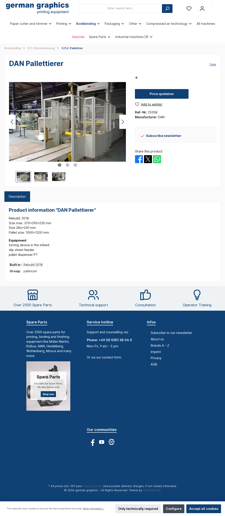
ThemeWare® (152, 490)
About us (157, 339)
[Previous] (12, 122)
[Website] (111, 442)
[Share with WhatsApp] (157, 159)
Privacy (156, 358)
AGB (154, 364)
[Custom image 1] (50, 388)
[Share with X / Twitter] (148, 159)
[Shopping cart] (218, 6)
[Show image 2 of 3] (67, 165)
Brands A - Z (160, 345)
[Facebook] (92, 442)
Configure (173, 509)
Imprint (156, 352)
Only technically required (138, 509)
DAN (213, 65)
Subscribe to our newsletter (171, 333)
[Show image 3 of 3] (75, 165)
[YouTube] (102, 442)
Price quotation (162, 94)
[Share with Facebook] (139, 159)
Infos (151, 322)
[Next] (122, 122)
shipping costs (92, 486)
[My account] (202, 8)
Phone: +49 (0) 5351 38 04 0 (109, 340)
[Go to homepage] (37, 8)
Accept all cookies (203, 509)
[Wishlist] (188, 8)
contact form (111, 357)
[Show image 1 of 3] (59, 165)
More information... (93, 508)
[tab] (17, 196)
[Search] (167, 8)
